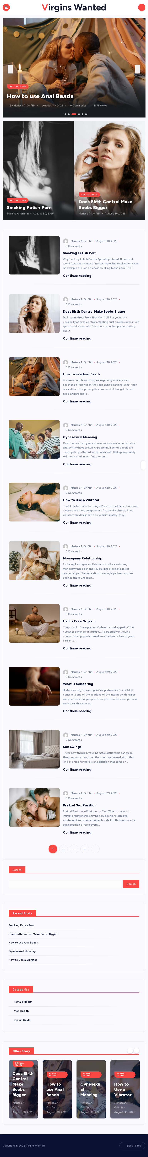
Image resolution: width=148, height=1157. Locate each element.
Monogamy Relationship (83, 558)
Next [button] (137, 69)
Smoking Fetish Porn (29, 207)
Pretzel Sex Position (80, 805)
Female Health (23, 1001)
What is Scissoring (78, 684)
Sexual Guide (18, 86)
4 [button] (75, 114)
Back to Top (134, 1145)
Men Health (21, 1010)
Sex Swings (72, 747)
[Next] (136, 1050)
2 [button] (68, 114)
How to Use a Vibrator (81, 500)
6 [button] (85, 114)
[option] (74, 68)
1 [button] (65, 114)
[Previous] (130, 1050)
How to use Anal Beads (82, 374)
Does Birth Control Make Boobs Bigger (105, 204)
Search (17, 870)
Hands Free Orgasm (79, 621)
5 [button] (82, 114)
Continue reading (77, 276)
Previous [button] (10, 69)
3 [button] (72, 114)
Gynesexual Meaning (37, 96)
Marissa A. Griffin (24, 105)
